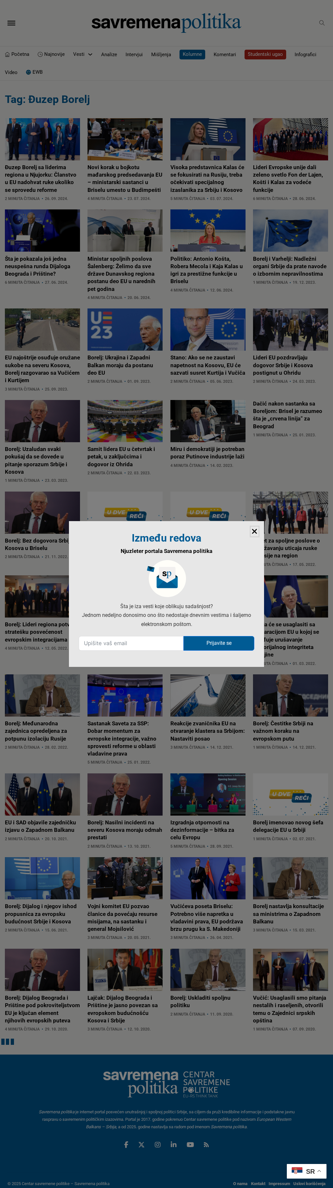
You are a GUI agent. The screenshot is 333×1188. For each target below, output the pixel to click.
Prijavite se (219, 643)
